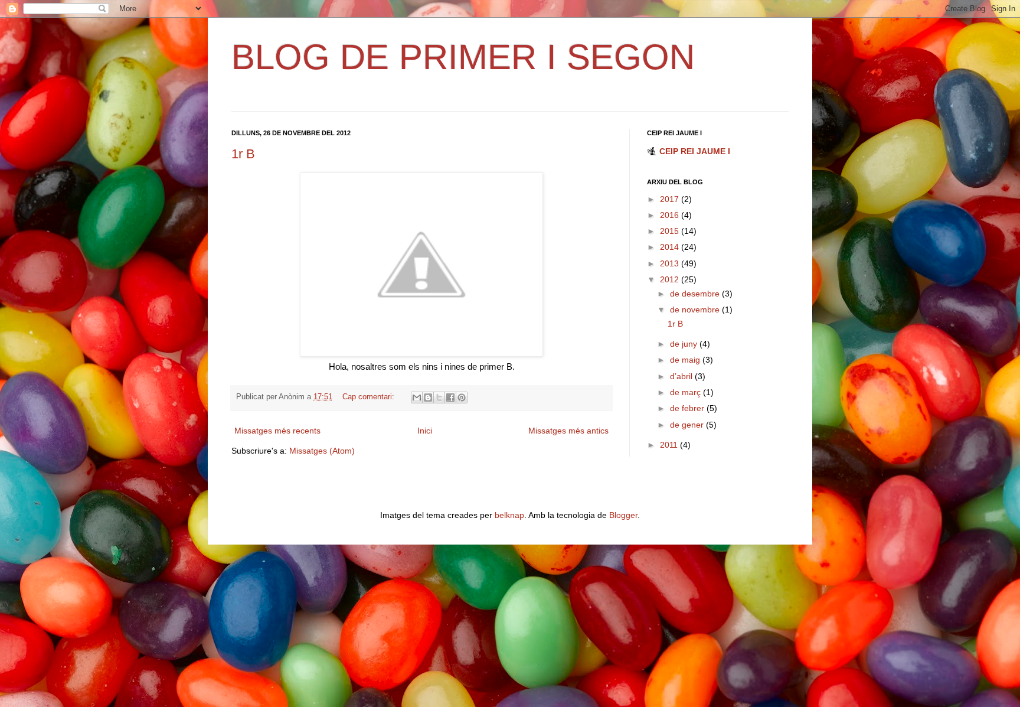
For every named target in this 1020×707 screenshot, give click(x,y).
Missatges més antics (568, 430)
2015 (670, 231)
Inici (424, 430)
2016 (670, 215)
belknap (509, 515)
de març (686, 392)
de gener (688, 424)
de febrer (688, 408)
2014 (670, 247)
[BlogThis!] (428, 397)
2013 (670, 263)
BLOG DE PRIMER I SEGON (463, 57)
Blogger (623, 515)
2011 (670, 444)
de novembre (696, 309)
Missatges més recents (277, 430)
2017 (670, 199)
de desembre (696, 293)
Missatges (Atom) (322, 450)
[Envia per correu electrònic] (417, 397)
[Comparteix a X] (439, 397)
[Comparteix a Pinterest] (462, 397)
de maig (686, 359)
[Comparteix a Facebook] (450, 397)
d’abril (682, 376)
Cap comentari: (369, 397)
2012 (670, 279)
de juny (684, 343)
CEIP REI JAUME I (694, 151)
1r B (243, 153)
